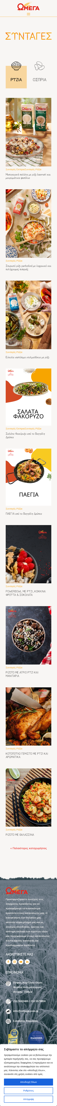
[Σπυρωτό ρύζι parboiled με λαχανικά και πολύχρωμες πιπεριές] (28, 223)
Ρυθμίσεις (28, 1090)
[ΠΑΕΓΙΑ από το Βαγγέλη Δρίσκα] (28, 477)
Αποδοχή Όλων (28, 1082)
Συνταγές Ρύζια (33, 169)
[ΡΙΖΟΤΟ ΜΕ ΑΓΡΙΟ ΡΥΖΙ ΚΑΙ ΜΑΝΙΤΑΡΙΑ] (28, 635)
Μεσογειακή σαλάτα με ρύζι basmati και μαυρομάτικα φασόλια (28, 176)
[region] (28, 1075)
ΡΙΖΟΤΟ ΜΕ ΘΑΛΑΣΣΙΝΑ (20, 834)
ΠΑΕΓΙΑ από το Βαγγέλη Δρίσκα (24, 513)
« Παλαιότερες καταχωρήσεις (28, 848)
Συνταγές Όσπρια (15, 169)
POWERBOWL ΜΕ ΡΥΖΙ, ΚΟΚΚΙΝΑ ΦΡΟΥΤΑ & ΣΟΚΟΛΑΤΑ (26, 593)
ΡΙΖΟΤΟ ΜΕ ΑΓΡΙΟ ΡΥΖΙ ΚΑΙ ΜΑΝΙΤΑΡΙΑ (22, 674)
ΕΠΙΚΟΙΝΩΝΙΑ (15, 972)
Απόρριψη (28, 1099)
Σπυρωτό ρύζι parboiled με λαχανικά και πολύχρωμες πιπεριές (28, 267)
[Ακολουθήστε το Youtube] (20, 961)
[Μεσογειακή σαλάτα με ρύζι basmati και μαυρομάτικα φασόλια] (28, 132)
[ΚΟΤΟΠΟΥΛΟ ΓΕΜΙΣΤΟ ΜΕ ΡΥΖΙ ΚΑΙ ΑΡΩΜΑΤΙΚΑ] (28, 716)
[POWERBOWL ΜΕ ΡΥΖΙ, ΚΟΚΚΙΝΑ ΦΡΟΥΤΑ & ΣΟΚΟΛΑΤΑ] (28, 554)
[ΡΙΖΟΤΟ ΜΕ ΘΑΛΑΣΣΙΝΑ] (28, 797)
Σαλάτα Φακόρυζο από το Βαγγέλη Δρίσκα (25, 435)
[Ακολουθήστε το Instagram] (14, 961)
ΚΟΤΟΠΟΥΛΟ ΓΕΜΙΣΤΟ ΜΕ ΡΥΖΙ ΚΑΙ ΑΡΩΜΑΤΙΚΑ (27, 755)
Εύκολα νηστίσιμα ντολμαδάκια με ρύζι (27, 357)
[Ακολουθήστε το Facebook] (8, 961)
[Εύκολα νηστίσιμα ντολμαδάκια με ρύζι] (28, 315)
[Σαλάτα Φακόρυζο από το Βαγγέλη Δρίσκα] (28, 397)
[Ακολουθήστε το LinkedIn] (27, 961)
